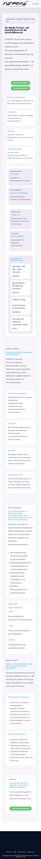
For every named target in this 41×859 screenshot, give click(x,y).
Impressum (31, 852)
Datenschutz (21, 852)
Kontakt (9, 852)
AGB (14, 852)
